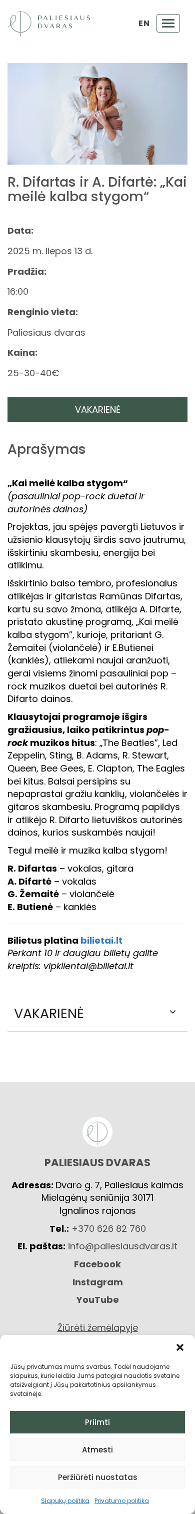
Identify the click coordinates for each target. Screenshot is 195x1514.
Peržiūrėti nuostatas (98, 1477)
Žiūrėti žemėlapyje (98, 1327)
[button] (180, 1347)
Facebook (97, 1264)
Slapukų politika (65, 1500)
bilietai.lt (101, 940)
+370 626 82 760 (109, 1228)
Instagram (97, 1282)
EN (144, 24)
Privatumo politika (121, 1500)
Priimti (97, 1422)
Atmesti (97, 1449)
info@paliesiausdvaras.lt (123, 1246)
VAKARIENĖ (97, 409)
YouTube (97, 1299)
